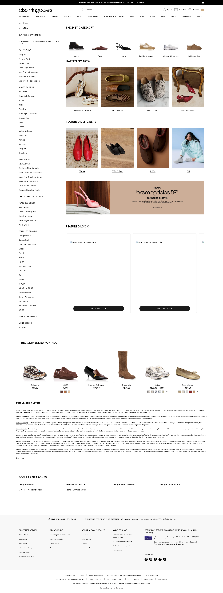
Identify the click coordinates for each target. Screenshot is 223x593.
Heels (21, 127)
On (20, 275)
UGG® (21, 310)
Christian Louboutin (28, 244)
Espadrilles (24, 118)
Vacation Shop (26, 216)
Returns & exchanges (26, 548)
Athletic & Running (27, 96)
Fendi (21, 253)
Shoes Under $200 (27, 212)
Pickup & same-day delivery (123, 546)
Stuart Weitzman (26, 297)
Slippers (22, 148)
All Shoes (23, 92)
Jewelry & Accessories (76, 484)
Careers (84, 543)
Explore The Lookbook (29, 81)
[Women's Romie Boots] (127, 366)
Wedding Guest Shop (28, 220)
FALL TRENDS (117, 111)
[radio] (61, 391)
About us (85, 535)
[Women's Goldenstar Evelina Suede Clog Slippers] (65, 366)
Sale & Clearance (28, 316)
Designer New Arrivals (29, 168)
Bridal (21, 105)
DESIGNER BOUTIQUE (82, 111)
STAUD (22, 284)
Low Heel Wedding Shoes (30, 490)
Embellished (24, 63)
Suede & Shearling (27, 76)
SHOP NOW (140, 2)
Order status (54, 543)
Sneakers (23, 153)
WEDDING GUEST (188, 111)
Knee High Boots (26, 68)
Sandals (22, 144)
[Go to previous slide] (20, 2)
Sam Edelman (25, 292)
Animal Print (24, 59)
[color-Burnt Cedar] (61, 392)
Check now (180, 544)
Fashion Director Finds (29, 190)
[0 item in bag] (202, 9)
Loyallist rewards (56, 539)
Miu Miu (22, 271)
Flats (21, 122)
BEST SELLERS (152, 111)
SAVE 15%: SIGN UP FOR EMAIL (63, 519)
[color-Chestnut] (65, 392)
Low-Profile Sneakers (28, 72)
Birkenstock (24, 240)
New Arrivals (24, 164)
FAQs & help (23, 543)
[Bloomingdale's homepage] (20, 23)
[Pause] (202, 2)
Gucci (21, 257)
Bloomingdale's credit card (60, 535)
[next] (201, 273)
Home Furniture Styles (76, 490)
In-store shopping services (123, 541)
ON (188, 171)
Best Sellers (24, 207)
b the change (86, 539)
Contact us (23, 539)
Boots (21, 100)
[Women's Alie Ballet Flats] (188, 366)
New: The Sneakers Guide (30, 177)
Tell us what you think (26, 557)
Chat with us (23, 535)
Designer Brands (26, 484)
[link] (35, 386)
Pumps (22, 140)
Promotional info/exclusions (164, 544)
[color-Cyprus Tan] (194, 392)
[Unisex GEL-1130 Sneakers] (157, 366)
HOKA (21, 262)
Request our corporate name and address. (134, 583)
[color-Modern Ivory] (183, 392)
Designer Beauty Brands (124, 484)
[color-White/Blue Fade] (159, 392)
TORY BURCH (117, 171)
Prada (21, 279)
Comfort (23, 109)
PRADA (82, 171)
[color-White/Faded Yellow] (163, 392)
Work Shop (24, 225)
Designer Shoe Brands (170, 484)
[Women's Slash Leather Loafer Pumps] (96, 366)
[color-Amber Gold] (179, 392)
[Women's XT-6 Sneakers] (35, 366)
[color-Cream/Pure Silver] (148, 392)
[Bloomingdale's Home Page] (36, 10)
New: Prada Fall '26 (27, 186)
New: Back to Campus (29, 181)
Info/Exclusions (169, 519)
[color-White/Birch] (152, 392)
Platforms (23, 135)
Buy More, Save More (30, 35)
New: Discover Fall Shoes (30, 172)
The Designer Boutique (31, 196)
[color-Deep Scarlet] (190, 392)
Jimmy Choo (25, 266)
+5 (197, 392)
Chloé (21, 249)
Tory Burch (23, 301)
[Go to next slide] (199, 2)
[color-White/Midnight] (156, 392)
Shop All (22, 54)
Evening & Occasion (28, 113)
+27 (166, 392)
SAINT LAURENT (26, 288)
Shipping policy (24, 552)
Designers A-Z (25, 236)
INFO (132, 2)
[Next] (199, 366)
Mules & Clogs (25, 131)
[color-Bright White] (187, 392)
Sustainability (86, 548)
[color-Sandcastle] (69, 392)
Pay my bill (54, 548)
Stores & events (118, 550)
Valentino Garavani (28, 306)
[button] (99, 273)
